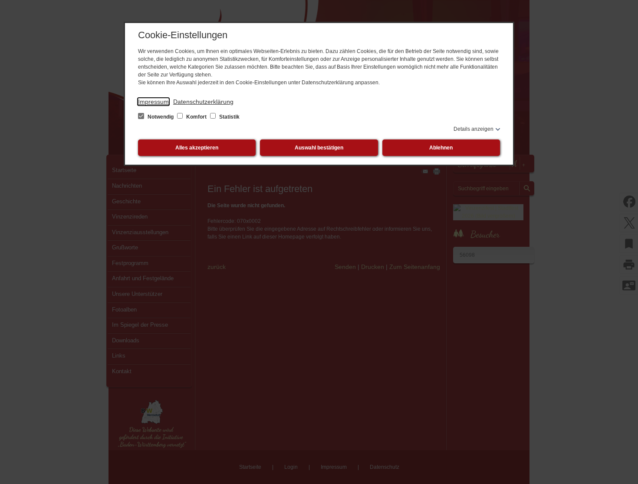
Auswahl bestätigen (319, 148)
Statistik (229, 117)
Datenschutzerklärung (203, 101)
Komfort (196, 117)
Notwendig (160, 117)
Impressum (153, 101)
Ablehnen (441, 148)
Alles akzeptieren (196, 148)
